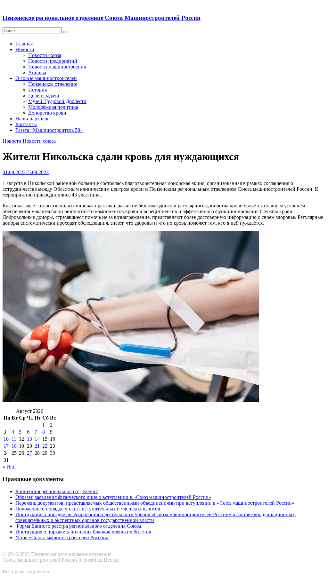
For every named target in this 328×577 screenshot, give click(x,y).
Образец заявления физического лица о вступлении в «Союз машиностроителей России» (113, 497)
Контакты (26, 124)
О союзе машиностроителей (46, 78)
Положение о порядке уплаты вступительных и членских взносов (87, 508)
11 (14, 439)
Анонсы (37, 72)
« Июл (10, 466)
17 (6, 446)
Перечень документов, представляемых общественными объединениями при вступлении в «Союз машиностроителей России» (154, 503)
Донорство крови (47, 113)
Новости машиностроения (57, 66)
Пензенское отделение (52, 84)
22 (44, 446)
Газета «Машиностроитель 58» (49, 130)
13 (29, 439)
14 (37, 439)
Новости (24, 49)
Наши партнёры (33, 118)
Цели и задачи (43, 95)
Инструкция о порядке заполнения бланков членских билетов (83, 531)
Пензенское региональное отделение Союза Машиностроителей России (102, 17)
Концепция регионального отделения (56, 491)
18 (14, 446)
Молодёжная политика (53, 107)
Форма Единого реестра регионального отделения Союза (78, 526)
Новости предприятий (52, 61)
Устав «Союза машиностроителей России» (62, 537)
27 (29, 453)
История (37, 89)
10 (6, 439)
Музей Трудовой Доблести (57, 101)
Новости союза (44, 55)
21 (37, 446)
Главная (24, 43)
